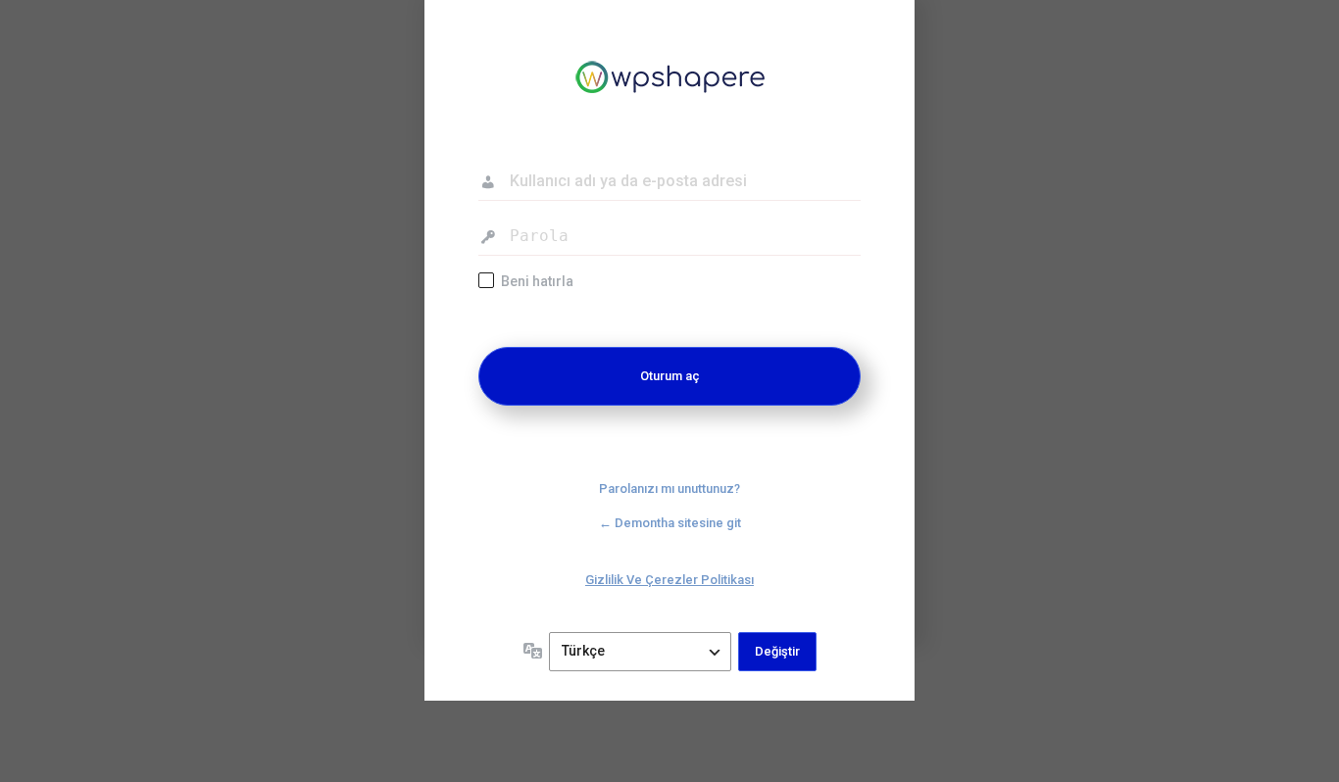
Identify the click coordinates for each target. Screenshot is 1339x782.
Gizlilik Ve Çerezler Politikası (669, 579)
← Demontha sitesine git (670, 522)
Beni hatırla (537, 281)
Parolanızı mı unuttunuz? (669, 488)
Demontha (669, 78)
